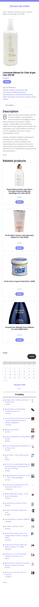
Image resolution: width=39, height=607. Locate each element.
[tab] (9, 105)
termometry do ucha (14, 97)
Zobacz (7, 82)
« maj (18, 388)
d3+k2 (9, 92)
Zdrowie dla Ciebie (19, 6)
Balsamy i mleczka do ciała (16, 12)
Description (9, 105)
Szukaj (5, 353)
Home (5, 12)
